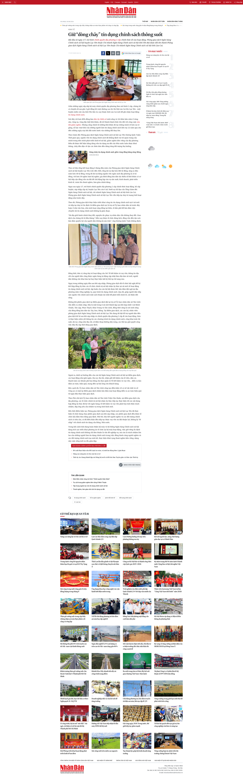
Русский (124, 2)
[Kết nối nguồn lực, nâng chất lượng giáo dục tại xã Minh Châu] (168, 526)
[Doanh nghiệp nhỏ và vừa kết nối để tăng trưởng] (106, 688)
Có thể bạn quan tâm (74, 513)
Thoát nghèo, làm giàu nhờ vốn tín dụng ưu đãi (89, 489)
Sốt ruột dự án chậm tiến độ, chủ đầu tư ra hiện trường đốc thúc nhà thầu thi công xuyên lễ (137, 646)
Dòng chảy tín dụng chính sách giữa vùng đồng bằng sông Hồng (115, 152)
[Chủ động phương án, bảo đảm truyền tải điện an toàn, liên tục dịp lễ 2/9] (137, 688)
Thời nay (145, 21)
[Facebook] (103, 53)
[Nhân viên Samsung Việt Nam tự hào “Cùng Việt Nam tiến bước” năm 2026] (168, 579)
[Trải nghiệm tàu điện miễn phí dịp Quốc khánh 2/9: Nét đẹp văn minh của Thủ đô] (137, 579)
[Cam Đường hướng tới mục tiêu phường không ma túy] (137, 526)
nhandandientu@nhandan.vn (173, 772)
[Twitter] (108, 53)
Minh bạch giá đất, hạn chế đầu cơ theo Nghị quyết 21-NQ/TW (74, 700)
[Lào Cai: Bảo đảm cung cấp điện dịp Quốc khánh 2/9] (106, 526)
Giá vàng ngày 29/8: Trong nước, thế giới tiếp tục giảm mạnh (136, 724)
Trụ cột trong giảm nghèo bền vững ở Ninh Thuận (89, 482)
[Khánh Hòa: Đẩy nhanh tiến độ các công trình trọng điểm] (106, 661)
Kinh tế (71, 29)
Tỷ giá (160, 132)
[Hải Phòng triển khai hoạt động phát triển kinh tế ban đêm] (74, 741)
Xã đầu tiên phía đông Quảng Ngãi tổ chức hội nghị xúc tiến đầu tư (156, 94)
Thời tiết (151, 132)
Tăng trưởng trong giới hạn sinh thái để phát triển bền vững (168, 700)
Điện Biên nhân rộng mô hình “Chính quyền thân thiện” (91, 479)
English (107, 2)
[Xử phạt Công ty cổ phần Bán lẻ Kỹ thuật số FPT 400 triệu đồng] (168, 661)
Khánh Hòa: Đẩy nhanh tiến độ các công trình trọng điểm (104, 672)
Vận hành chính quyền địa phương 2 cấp (88, 446)
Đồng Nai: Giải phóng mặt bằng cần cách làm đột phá (136, 617)
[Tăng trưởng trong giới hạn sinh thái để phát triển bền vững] (168, 688)
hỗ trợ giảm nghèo (95, 498)
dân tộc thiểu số (100, 119)
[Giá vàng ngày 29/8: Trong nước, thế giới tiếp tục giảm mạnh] (137, 713)
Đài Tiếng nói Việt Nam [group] (143, 760)
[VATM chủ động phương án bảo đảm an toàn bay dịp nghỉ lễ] (106, 606)
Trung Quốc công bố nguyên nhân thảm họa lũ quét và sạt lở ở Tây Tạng (157, 66)
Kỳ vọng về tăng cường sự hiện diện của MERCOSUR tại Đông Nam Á (168, 645)
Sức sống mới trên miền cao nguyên (104, 751)
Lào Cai (78, 502)
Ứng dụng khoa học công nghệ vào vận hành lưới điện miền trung (106, 590)
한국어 (136, 2)
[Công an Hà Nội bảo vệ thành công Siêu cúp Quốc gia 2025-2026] (137, 551)
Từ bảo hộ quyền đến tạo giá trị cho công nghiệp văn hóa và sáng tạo (167, 724)
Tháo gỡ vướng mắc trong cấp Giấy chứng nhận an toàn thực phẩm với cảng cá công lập (73, 619)
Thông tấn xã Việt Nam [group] (124, 760)
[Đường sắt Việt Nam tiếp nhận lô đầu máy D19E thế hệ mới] (106, 713)
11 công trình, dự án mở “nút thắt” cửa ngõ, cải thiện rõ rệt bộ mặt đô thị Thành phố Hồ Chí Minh (73, 726)
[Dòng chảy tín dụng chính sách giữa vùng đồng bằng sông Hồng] (77, 157)
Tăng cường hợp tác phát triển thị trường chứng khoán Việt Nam (166, 752)
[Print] (118, 53)
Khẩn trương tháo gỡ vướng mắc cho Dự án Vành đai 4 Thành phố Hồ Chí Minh (73, 673)
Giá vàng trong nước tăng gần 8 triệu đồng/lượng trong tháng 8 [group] (82, 25)
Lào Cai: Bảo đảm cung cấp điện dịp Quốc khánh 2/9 (157, 75)
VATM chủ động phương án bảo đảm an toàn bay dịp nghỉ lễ (105, 617)
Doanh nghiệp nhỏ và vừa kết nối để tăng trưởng (104, 700)
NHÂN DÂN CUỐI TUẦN (158, 21)
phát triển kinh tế (110, 498)
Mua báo (194, 2)
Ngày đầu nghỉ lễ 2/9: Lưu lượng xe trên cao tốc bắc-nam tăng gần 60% (105, 645)
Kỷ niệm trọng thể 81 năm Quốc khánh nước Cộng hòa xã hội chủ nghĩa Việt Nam (168, 564)
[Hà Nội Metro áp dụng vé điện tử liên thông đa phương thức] (168, 606)
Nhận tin (228, 2)
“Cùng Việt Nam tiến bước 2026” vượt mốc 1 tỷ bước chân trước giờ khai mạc (157, 125)
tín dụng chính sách (76, 115)
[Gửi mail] (113, 53)
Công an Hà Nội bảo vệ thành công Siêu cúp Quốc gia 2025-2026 (137, 562)
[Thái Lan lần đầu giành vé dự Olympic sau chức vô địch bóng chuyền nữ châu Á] (106, 551)
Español (130, 2)
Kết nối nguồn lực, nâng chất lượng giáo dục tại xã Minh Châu (166, 538)
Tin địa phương (216, 2)
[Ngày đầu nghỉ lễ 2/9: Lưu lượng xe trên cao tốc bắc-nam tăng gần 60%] (106, 634)
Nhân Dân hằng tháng (175, 21)
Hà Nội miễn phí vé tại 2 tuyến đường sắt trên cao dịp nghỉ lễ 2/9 (157, 84)
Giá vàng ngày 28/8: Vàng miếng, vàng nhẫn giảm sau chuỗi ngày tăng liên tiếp (157, 104)
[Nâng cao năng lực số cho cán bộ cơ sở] (74, 526)
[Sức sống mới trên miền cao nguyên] (106, 741)
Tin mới (204, 2)
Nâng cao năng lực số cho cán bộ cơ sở (86, 454)
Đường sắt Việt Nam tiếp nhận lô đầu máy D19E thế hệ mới (105, 724)
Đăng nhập (239, 2)
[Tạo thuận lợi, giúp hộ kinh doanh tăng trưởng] (137, 741)
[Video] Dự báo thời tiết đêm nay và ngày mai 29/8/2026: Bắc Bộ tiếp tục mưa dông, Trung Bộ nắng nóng (157, 114)
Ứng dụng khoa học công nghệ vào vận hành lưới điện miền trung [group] (127, 25)
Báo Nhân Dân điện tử (121, 12)
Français (117, 2)
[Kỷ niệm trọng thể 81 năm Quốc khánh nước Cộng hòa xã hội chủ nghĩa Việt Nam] (168, 551)
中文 (112, 2)
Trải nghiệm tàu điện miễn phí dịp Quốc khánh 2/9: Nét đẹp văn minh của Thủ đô (137, 591)
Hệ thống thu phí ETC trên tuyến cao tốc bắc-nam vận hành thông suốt (73, 645)
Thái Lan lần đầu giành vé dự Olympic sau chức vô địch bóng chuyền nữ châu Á (105, 564)
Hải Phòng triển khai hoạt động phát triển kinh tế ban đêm (73, 752)
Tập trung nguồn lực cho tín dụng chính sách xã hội (90, 486)
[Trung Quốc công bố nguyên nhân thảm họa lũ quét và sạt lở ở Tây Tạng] (74, 551)
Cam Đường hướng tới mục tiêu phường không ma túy (134, 538)
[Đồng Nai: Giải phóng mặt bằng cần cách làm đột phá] (137, 606)
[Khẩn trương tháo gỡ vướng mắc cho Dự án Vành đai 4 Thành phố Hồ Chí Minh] (74, 661)
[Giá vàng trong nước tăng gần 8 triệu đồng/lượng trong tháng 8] (74, 579)
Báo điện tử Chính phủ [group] (104, 760)
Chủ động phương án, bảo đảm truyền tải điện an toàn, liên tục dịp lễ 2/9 (136, 700)
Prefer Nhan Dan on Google (132, 53)
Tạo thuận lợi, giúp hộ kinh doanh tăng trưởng (137, 752)
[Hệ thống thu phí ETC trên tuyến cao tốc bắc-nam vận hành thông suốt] (74, 634)
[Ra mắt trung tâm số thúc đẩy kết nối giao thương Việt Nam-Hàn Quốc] (137, 661)
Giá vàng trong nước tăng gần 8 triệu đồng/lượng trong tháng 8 (73, 590)
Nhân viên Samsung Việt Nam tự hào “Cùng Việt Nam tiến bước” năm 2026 (168, 590)
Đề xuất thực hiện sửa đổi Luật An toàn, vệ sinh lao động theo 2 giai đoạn (99, 450)
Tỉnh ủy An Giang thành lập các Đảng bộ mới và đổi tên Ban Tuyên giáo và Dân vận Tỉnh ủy (105, 457)
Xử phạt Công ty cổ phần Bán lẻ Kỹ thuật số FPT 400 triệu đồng (166, 672)
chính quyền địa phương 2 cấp (107, 40)
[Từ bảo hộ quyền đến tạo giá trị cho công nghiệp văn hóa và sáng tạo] (168, 713)
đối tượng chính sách (125, 498)
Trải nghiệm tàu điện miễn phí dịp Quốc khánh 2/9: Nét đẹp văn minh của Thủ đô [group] (178, 25)
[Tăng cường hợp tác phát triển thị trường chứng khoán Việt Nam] (168, 741)
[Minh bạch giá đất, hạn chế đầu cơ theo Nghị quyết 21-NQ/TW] (74, 688)
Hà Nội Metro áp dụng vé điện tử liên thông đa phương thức (167, 617)
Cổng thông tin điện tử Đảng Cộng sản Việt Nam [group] (76, 760)
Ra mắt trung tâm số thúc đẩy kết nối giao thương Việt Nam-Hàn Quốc (136, 672)
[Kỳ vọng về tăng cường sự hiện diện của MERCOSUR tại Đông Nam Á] (168, 634)
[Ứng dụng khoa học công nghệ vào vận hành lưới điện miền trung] (106, 579)
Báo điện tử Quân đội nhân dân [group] (165, 760)
